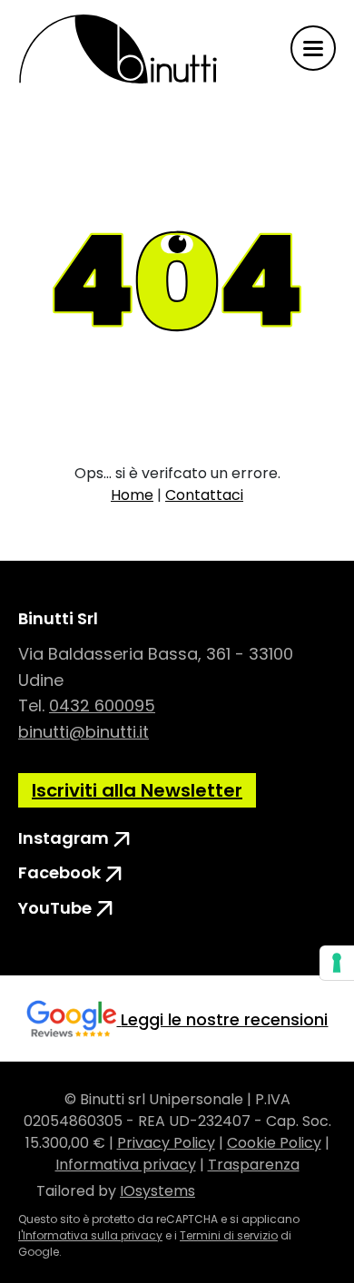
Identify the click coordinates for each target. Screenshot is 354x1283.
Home (132, 495)
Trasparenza (254, 1164)
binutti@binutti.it (83, 731)
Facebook (61, 871)
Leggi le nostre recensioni (224, 1019)
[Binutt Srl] (118, 48)
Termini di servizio (229, 1235)
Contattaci (204, 495)
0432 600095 (102, 705)
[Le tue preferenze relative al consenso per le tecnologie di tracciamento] (337, 962)
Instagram (65, 837)
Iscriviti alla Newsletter (137, 790)
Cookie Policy (274, 1142)
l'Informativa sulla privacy (90, 1235)
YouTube (56, 906)
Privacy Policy (166, 1142)
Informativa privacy (125, 1164)
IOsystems (157, 1190)
